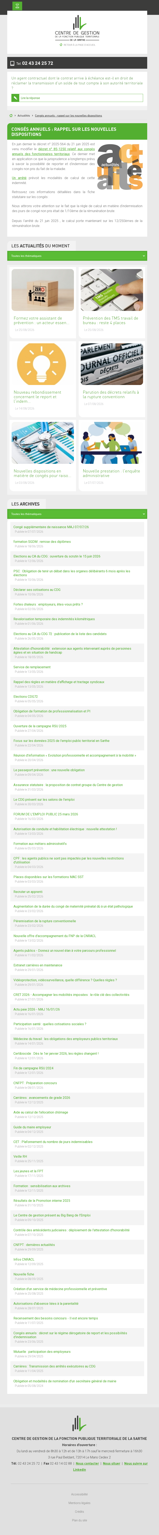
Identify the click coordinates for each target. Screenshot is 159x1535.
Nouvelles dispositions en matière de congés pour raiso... (42, 473)
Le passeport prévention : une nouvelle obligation (49, 772)
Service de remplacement (32, 669)
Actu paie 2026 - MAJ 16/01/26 (36, 1011)
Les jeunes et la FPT (28, 1173)
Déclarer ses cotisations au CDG (36, 592)
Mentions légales (79, 1503)
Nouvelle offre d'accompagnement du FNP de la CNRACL (54, 938)
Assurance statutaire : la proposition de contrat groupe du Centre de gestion (68, 787)
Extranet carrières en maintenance (37, 967)
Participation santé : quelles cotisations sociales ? (49, 1026)
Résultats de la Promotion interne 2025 (41, 1203)
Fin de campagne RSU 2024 (33, 1070)
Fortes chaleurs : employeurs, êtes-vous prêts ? (48, 606)
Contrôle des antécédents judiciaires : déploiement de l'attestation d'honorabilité (71, 1232)
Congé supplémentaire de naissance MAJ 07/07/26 (51, 529)
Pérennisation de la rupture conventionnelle (44, 923)
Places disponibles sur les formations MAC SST (48, 879)
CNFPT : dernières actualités (34, 1247)
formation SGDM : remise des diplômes (42, 544)
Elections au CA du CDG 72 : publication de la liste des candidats (60, 636)
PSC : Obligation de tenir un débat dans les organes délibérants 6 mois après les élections (71, 575)
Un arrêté (19, 178)
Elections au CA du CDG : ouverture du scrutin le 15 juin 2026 (56, 558)
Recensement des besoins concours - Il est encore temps (55, 1320)
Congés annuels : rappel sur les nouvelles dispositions (68, 115)
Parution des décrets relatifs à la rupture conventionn (111, 394)
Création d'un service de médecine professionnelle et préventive (60, 1291)
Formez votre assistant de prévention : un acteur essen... (41, 320)
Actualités (24, 115)
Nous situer (111, 1463)
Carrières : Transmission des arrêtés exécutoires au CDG (54, 1368)
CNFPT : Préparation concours (35, 1085)
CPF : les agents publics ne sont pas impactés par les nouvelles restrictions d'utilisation (68, 862)
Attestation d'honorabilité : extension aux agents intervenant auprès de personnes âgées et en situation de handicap (72, 653)
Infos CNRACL (28, 1262)
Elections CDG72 (28, 699)
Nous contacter (87, 1463)
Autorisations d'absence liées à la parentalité (45, 1306)
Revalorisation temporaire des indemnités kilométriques (54, 621)
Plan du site (79, 1520)
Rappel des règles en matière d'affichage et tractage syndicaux (58, 684)
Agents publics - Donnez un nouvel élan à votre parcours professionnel (64, 953)
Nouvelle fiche (28, 1276)
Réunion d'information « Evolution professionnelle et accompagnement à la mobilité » (74, 757)
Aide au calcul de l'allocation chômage (40, 1114)
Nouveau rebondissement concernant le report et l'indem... (37, 397)
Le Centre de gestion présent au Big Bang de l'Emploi (51, 1217)
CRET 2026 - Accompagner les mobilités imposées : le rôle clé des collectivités (71, 997)
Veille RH (28, 1159)
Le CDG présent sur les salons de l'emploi (44, 802)
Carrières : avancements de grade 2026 (41, 1100)
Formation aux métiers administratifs (40, 846)
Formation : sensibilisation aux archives (41, 1188)
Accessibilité (79, 1494)
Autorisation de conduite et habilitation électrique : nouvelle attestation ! (65, 831)
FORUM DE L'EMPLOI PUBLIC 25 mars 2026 (45, 816)
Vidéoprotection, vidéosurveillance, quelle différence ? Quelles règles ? (65, 982)
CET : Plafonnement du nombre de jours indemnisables (53, 1144)
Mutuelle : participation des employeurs (42, 1354)
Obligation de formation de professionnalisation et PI (51, 713)
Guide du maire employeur (32, 1129)
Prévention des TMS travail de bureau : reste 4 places (110, 320)
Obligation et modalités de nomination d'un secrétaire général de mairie (64, 1383)
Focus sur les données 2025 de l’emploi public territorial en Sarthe (61, 743)
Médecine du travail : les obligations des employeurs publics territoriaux (65, 1041)
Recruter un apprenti (28, 894)
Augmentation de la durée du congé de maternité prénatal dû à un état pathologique (73, 908)
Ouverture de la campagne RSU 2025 (39, 728)
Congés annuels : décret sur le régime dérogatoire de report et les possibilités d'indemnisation (70, 1337)
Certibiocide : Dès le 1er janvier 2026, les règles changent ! (56, 1056)
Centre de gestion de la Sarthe (77, 34)
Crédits (79, 1511)
